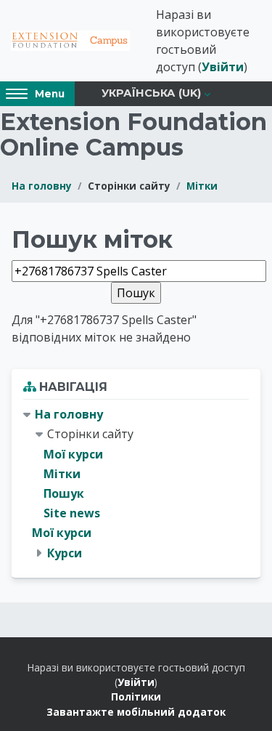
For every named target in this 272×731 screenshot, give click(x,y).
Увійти (223, 67)
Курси (64, 553)
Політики (136, 696)
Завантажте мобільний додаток (136, 712)
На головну (42, 186)
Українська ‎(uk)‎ (151, 93)
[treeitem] (136, 484)
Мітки (202, 186)
